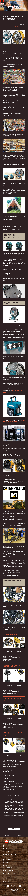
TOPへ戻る (7, 881)
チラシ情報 (7, 851)
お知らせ (6, 876)
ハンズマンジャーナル (9, 870)
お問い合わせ (7, 879)
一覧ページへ (14, 828)
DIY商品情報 (3, 835)
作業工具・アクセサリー (19, 26)
